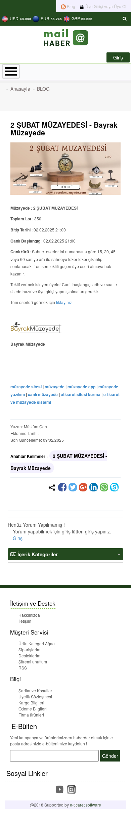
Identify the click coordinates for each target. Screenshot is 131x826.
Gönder (110, 755)
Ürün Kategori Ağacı (36, 643)
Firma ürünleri (31, 715)
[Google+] (83, 487)
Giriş (18, 538)
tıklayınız (64, 302)
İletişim (24, 621)
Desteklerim (29, 655)
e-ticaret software (85, 805)
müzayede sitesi (26, 387)
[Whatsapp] (103, 487)
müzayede (54, 387)
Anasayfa (20, 88)
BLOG (43, 88)
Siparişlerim (29, 649)
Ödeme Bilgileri (32, 708)
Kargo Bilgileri (31, 702)
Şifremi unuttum (32, 661)
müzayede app (81, 387)
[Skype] (114, 487)
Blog (70, 6)
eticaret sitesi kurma (80, 394)
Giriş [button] (118, 57)
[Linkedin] (93, 487)
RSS (22, 667)
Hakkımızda (29, 615)
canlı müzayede (43, 394)
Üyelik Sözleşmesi (35, 696)
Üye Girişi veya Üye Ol (105, 6)
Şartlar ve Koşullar (35, 690)
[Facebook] (62, 487)
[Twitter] (72, 487)
